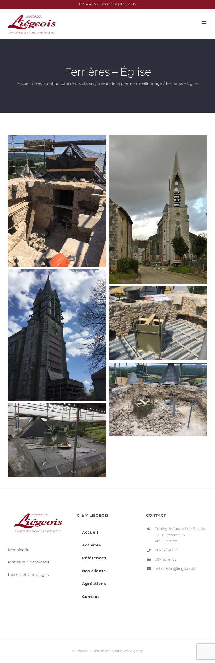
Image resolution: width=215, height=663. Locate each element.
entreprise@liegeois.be (119, 4)
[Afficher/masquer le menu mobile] (204, 21)
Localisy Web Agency (127, 651)
